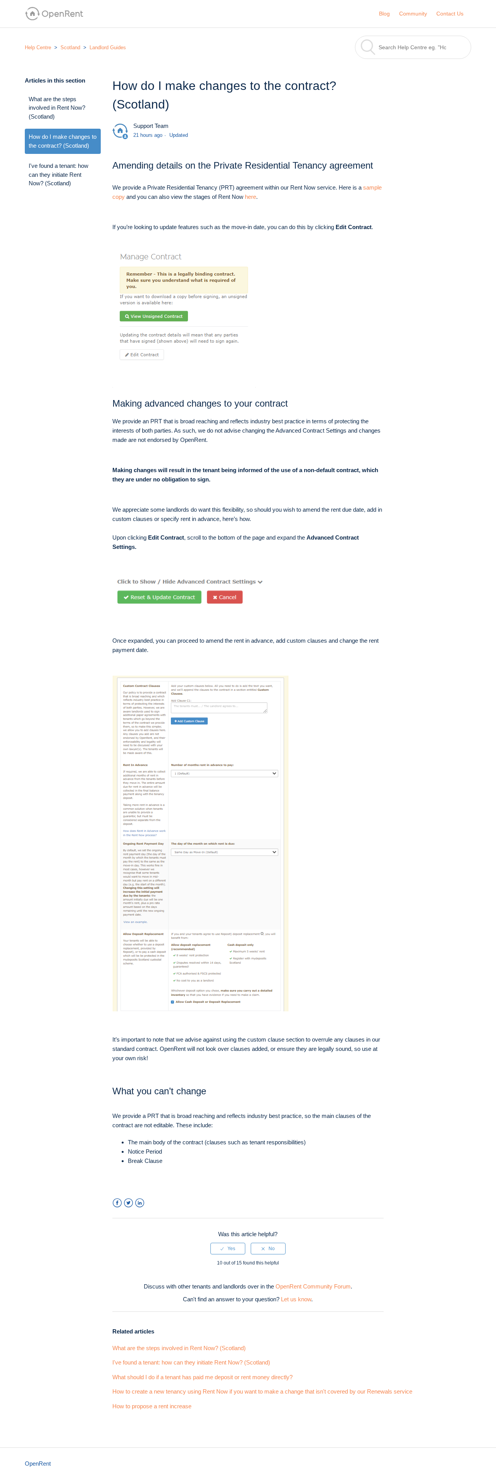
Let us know (296, 1299)
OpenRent (38, 1463)
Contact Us (449, 13)
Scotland (70, 47)
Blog (384, 13)
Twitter (128, 1203)
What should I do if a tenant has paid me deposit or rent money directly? (202, 1377)
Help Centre (38, 47)
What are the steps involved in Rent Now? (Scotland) (57, 108)
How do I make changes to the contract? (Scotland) (62, 141)
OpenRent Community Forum (313, 1286)
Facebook (117, 1203)
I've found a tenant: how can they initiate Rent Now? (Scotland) (58, 174)
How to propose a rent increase (151, 1406)
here (250, 196)
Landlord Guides (108, 47)
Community (413, 13)
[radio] (227, 1248)
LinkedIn (140, 1203)
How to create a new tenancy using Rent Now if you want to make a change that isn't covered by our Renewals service (262, 1391)
